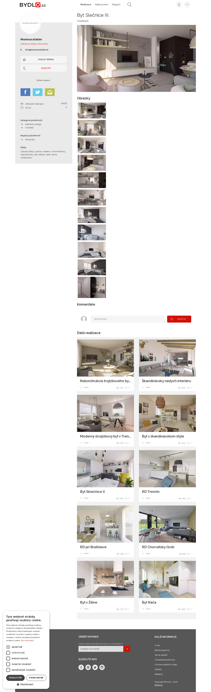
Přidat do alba (100, 114)
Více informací (27, 640)
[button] (26, 684)
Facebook (25, 92)
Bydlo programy (162, 650)
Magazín (116, 4)
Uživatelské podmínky (165, 660)
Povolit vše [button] (15, 677)
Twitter (37, 92)
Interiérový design (33, 124)
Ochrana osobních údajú (166, 664)
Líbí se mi (181, 319)
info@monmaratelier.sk (36, 50)
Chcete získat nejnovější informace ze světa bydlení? (100, 644)
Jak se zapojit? (161, 655)
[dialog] (26, 650)
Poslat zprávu (46, 59)
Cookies (158, 669)
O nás (157, 645)
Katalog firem (101, 4)
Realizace (85, 4)
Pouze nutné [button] (36, 677)
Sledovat (46, 68)
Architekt (29, 127)
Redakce (159, 674)
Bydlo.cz (159, 685)
